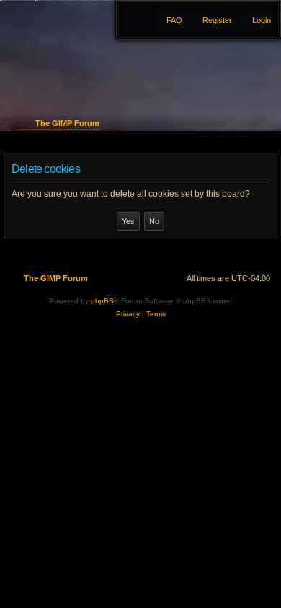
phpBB (102, 301)
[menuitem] (255, 20)
